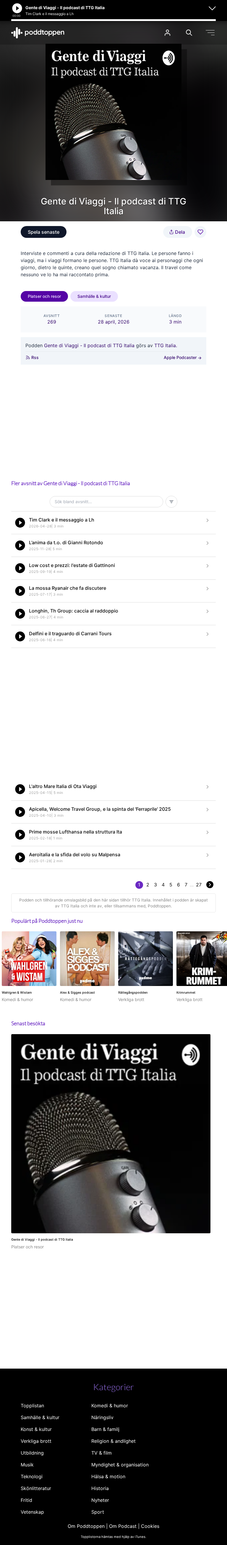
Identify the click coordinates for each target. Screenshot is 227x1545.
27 (199, 885)
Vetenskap (32, 1512)
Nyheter (100, 1500)
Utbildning (32, 1453)
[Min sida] (167, 32)
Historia (100, 1488)
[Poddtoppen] (37, 33)
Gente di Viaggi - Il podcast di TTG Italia (89, 345)
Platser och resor (44, 296)
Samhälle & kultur (94, 296)
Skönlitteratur (36, 1488)
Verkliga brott (36, 1441)
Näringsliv (102, 1417)
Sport (97, 1512)
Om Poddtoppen (86, 1526)
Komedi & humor (109, 1405)
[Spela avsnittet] (20, 523)
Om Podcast (123, 1526)
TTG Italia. (165, 345)
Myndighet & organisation (120, 1465)
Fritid (26, 1500)
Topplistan (32, 1405)
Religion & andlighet (113, 1441)
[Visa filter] (171, 502)
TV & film (101, 1453)
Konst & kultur (36, 1429)
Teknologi (32, 1476)
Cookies (150, 1526)
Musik (27, 1465)
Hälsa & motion (108, 1476)
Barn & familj (105, 1429)
